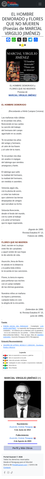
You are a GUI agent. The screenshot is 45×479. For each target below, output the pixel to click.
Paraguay (29, 427)
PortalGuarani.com (19, 465)
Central (21, 427)
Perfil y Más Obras (22, 448)
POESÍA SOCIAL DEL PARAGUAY (15, 326)
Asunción (13, 427)
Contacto (7, 468)
